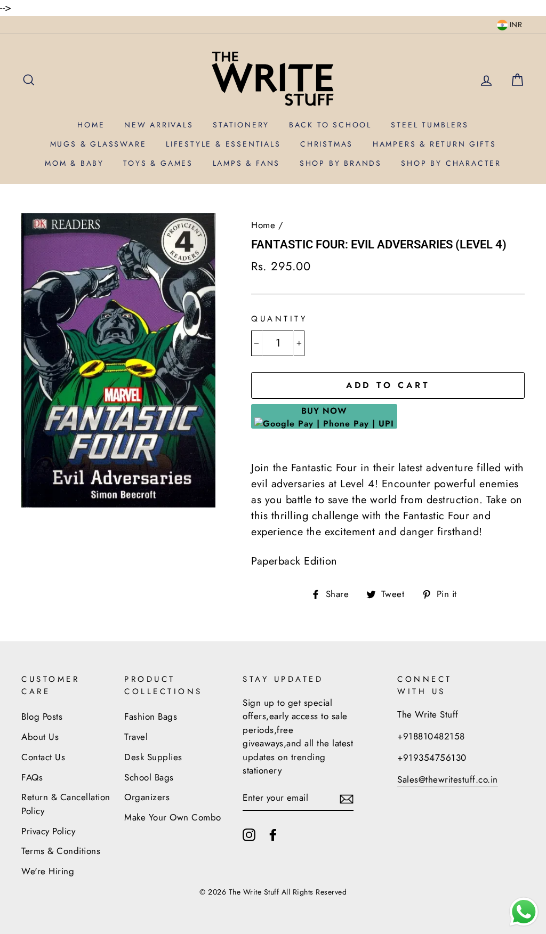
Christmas (326, 144)
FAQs (32, 777)
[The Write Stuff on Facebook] (273, 834)
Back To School (330, 124)
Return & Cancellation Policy (65, 804)
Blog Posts (41, 716)
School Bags (149, 777)
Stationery (241, 124)
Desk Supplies (153, 757)
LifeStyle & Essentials (223, 144)
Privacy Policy (48, 831)
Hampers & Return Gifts (434, 144)
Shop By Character (451, 163)
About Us (40, 736)
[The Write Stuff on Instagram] (249, 834)
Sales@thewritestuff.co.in (447, 779)
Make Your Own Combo (172, 817)
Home (91, 124)
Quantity (279, 319)
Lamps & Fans (246, 163)
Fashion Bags (150, 716)
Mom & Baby (74, 163)
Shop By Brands (341, 163)
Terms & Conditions (60, 850)
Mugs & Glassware (98, 144)
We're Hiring (47, 871)
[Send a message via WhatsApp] (524, 912)
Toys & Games (158, 163)
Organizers (147, 797)
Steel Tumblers (429, 124)
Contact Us (43, 757)
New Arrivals (159, 124)
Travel (136, 736)
